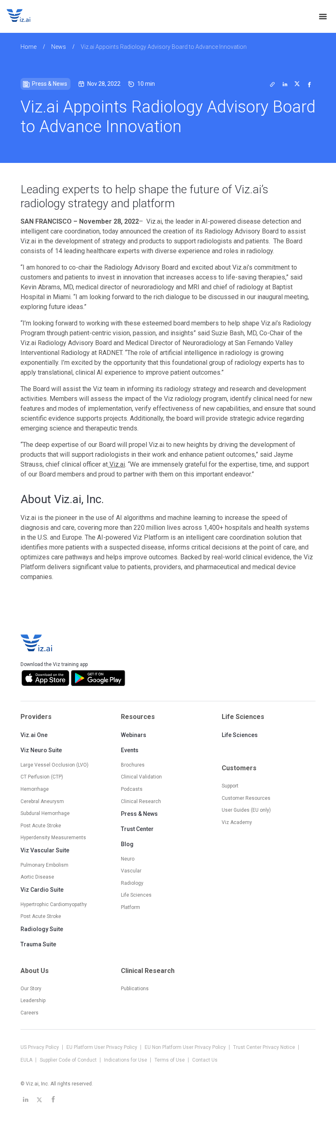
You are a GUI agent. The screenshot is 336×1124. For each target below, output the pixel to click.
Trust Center (137, 829)
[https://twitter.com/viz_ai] (39, 1099)
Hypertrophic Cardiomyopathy (53, 904)
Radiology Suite (41, 929)
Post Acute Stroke (40, 826)
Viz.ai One (34, 735)
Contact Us (205, 1060)
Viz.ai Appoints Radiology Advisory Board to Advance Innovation (164, 46)
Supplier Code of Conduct (69, 1060)
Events (129, 750)
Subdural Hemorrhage (45, 813)
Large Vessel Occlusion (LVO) (54, 765)
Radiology (132, 883)
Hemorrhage (34, 789)
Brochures (133, 765)
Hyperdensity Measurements (53, 837)
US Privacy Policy (40, 1047)
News (58, 46)
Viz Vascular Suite (44, 850)
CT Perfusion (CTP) (41, 777)
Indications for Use (126, 1060)
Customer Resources (246, 798)
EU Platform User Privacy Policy (102, 1047)
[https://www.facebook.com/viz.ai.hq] (53, 1099)
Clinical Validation (141, 777)
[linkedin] (285, 84)
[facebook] (309, 84)
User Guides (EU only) (246, 810)
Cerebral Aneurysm (42, 801)
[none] (322, 16)
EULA (27, 1060)
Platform (130, 907)
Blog (127, 844)
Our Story (30, 988)
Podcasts (132, 789)
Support (230, 786)
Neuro (127, 859)
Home (28, 46)
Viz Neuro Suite (41, 750)
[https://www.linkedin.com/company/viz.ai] (25, 1099)
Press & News (139, 813)
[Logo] (27, 16)
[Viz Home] (36, 643)
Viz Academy (237, 822)
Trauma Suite (38, 944)
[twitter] (272, 84)
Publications (135, 988)
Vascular (131, 871)
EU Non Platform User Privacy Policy (186, 1047)
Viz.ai (116, 464)
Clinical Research (141, 801)
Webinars (133, 735)
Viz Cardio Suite (42, 889)
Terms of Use (170, 1060)
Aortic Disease (37, 877)
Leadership (32, 1000)
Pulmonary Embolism (44, 865)
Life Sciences (240, 735)
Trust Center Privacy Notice (264, 1047)
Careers (29, 1013)
